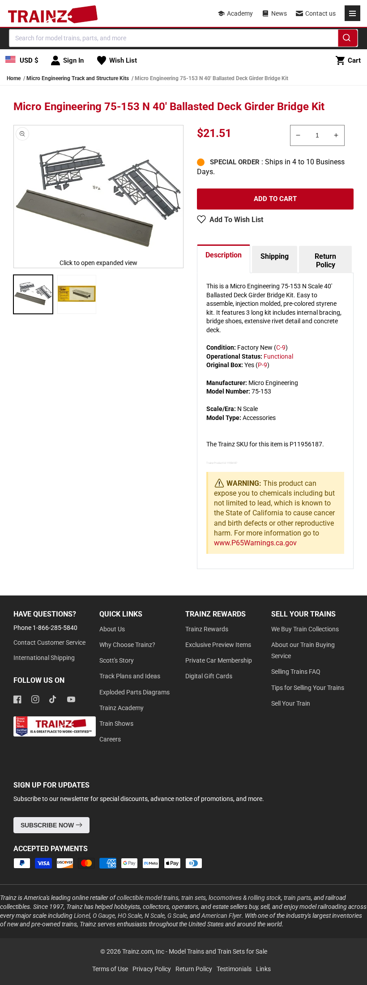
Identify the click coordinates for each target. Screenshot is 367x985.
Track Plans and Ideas (129, 676)
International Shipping (44, 657)
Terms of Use (110, 968)
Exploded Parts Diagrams (134, 692)
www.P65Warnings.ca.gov (255, 543)
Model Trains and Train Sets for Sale (218, 951)
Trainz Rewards (206, 629)
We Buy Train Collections (305, 629)
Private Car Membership (218, 660)
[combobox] (183, 38)
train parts (297, 897)
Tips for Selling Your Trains (307, 687)
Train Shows (116, 723)
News (279, 13)
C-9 (281, 347)
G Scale (177, 915)
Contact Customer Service (49, 642)
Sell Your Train (290, 703)
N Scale (155, 915)
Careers (110, 739)
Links (263, 968)
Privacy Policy (151, 968)
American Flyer (221, 915)
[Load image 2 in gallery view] (77, 294)
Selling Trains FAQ (295, 671)
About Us (112, 629)
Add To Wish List (236, 219)
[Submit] (348, 39)
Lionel (82, 915)
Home (14, 78)
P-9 (262, 364)
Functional (278, 356)
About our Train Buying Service (303, 650)
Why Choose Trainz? (127, 644)
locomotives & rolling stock (245, 897)
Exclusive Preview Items (218, 644)
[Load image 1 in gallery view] (33, 294)
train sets (193, 897)
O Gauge (104, 915)
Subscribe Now (48, 825)
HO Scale (130, 915)
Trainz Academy (121, 707)
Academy (240, 13)
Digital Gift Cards (208, 676)
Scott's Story (116, 660)
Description (223, 255)
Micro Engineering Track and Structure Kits (77, 78)
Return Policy (325, 260)
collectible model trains (148, 897)
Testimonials (234, 968)
